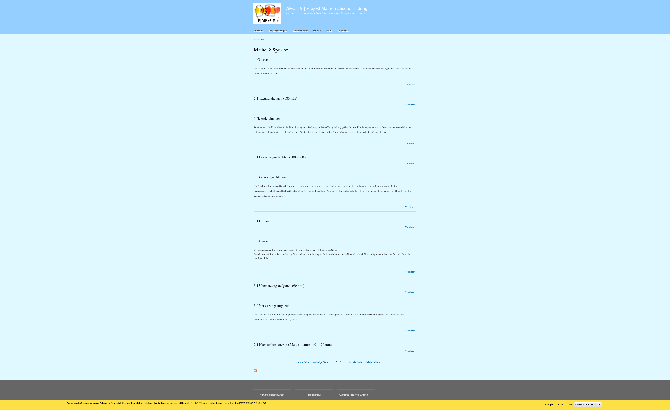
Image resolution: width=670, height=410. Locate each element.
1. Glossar (261, 59)
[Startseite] (267, 13)
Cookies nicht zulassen (588, 404)
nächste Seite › (355, 362)
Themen (317, 30)
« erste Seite (302, 362)
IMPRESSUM (314, 395)
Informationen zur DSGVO (252, 403)
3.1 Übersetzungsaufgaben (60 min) (279, 285)
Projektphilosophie (278, 30)
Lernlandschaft (300, 30)
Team (329, 30)
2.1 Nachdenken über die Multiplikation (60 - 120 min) (293, 344)
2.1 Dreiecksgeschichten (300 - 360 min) (283, 157)
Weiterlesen (410, 84)
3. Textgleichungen (267, 118)
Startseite (259, 30)
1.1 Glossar (262, 221)
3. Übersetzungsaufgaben (271, 305)
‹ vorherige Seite (320, 362)
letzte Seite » (373, 362)
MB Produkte (343, 30)
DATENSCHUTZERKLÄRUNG (353, 395)
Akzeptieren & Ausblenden (558, 404)
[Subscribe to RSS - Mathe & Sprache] (255, 370)
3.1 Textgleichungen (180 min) (275, 98)
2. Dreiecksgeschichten (270, 177)
